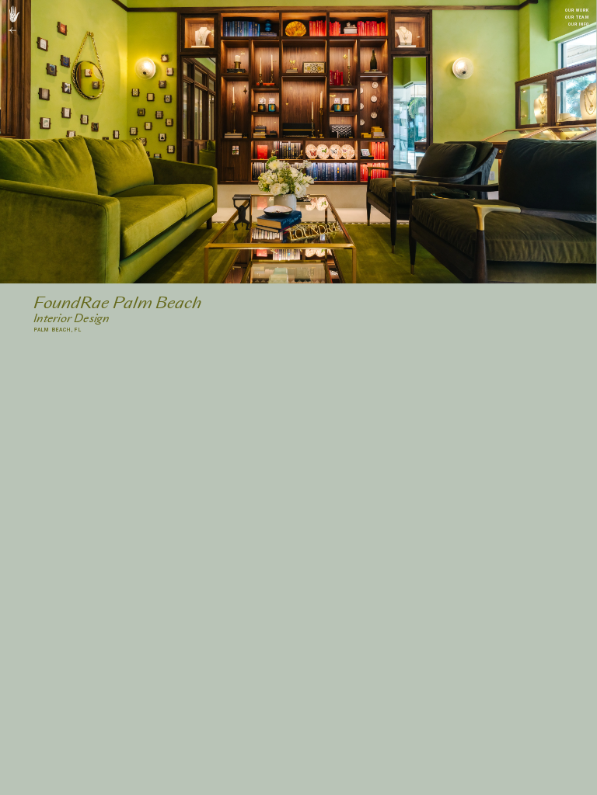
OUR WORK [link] (576, 10)
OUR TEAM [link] (576, 17)
